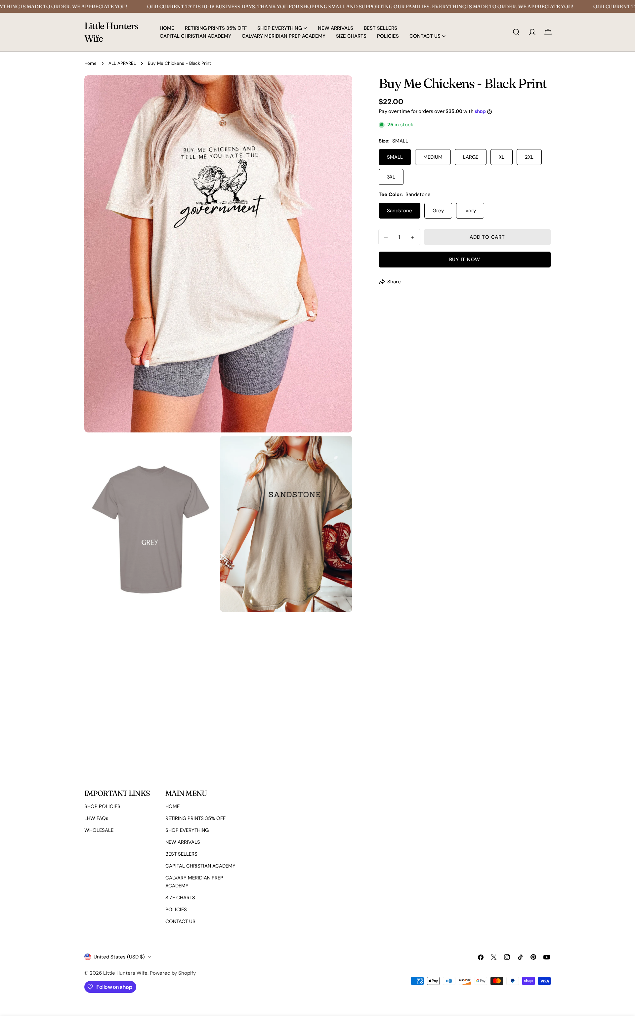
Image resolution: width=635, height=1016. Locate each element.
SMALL (395, 157)
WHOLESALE (98, 830)
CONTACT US (180, 921)
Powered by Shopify (173, 973)
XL (501, 157)
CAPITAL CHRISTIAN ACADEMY (200, 866)
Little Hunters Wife (111, 32)
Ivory (470, 211)
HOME (172, 806)
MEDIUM (433, 157)
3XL (391, 177)
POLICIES (176, 909)
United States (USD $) (119, 957)
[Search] (516, 32)
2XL (529, 157)
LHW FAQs (96, 818)
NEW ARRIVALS (182, 842)
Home (90, 63)
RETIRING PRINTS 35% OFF (195, 818)
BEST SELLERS (181, 854)
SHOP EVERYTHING (187, 830)
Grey (438, 211)
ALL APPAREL (122, 63)
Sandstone (399, 211)
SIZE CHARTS (180, 897)
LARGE (470, 157)
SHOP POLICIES (102, 806)
